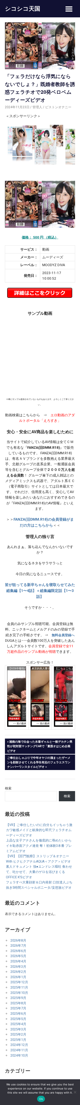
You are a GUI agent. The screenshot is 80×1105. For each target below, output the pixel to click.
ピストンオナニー (58, 107)
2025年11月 (19, 987)
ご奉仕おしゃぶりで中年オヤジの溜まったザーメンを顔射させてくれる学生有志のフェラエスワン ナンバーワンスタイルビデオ (38, 762)
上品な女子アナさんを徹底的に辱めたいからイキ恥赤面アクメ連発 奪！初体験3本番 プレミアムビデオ (39, 845)
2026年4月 (18, 961)
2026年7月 (18, 946)
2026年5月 (18, 956)
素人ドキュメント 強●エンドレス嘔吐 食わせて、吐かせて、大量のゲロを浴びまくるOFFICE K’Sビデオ (39, 872)
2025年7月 (18, 1008)
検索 (8, 788)
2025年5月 (18, 1019)
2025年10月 (19, 993)
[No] (75, 1092)
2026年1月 (18, 977)
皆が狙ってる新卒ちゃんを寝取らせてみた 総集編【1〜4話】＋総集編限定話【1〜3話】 (40, 591)
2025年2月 (18, 1034)
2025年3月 (18, 1029)
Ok (41, 1099)
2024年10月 (19, 1055)
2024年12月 (19, 1045)
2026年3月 (18, 967)
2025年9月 (18, 998)
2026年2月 (18, 972)
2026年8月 (18, 940)
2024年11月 (19, 1050)
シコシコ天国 (22, 8)
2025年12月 (19, 982)
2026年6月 (18, 951)
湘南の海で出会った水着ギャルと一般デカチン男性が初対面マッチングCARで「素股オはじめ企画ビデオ (39, 746)
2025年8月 (18, 1003)
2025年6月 (18, 1014)
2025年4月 (18, 1024)
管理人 (37, 107)
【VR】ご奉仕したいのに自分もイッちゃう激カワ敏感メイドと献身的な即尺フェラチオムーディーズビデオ (39, 830)
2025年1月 (18, 1040)
